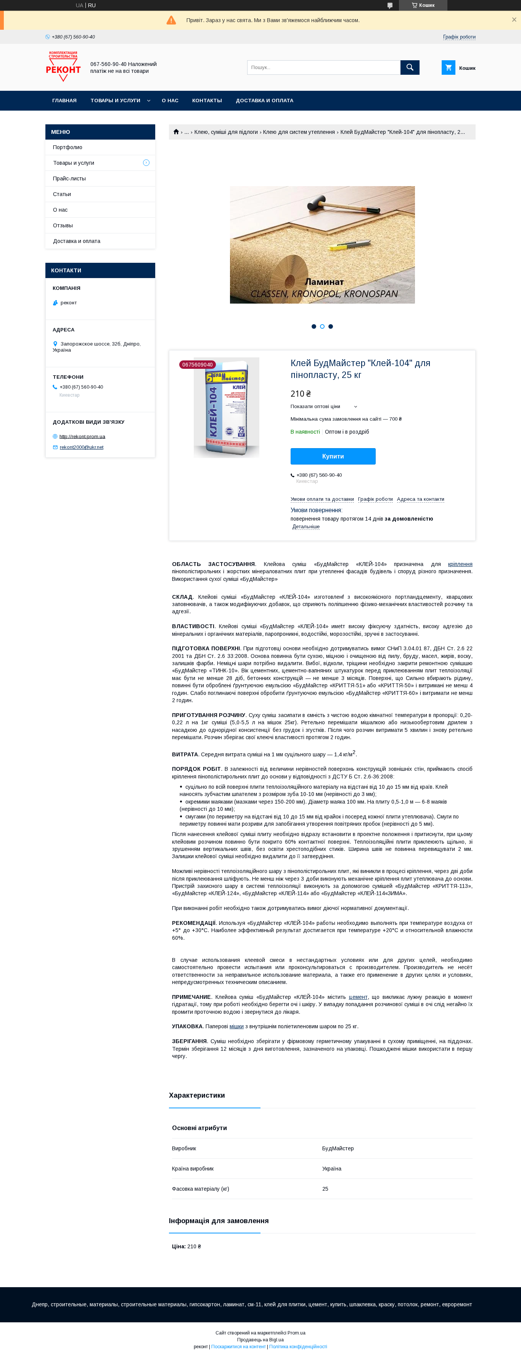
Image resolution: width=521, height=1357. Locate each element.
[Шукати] (410, 67)
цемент (358, 997)
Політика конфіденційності (298, 1346)
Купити (333, 456)
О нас (170, 100)
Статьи (62, 194)
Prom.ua (297, 1333)
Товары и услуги (115, 100)
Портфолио (67, 147)
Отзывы (63, 225)
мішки (237, 1026)
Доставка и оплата (264, 100)
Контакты (207, 100)
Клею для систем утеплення (299, 132)
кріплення (460, 564)
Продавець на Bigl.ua (260, 1340)
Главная (64, 100)
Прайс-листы (69, 178)
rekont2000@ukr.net (81, 447)
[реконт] (63, 81)
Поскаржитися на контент (238, 1346)
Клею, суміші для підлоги (226, 132)
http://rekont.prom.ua (82, 436)
